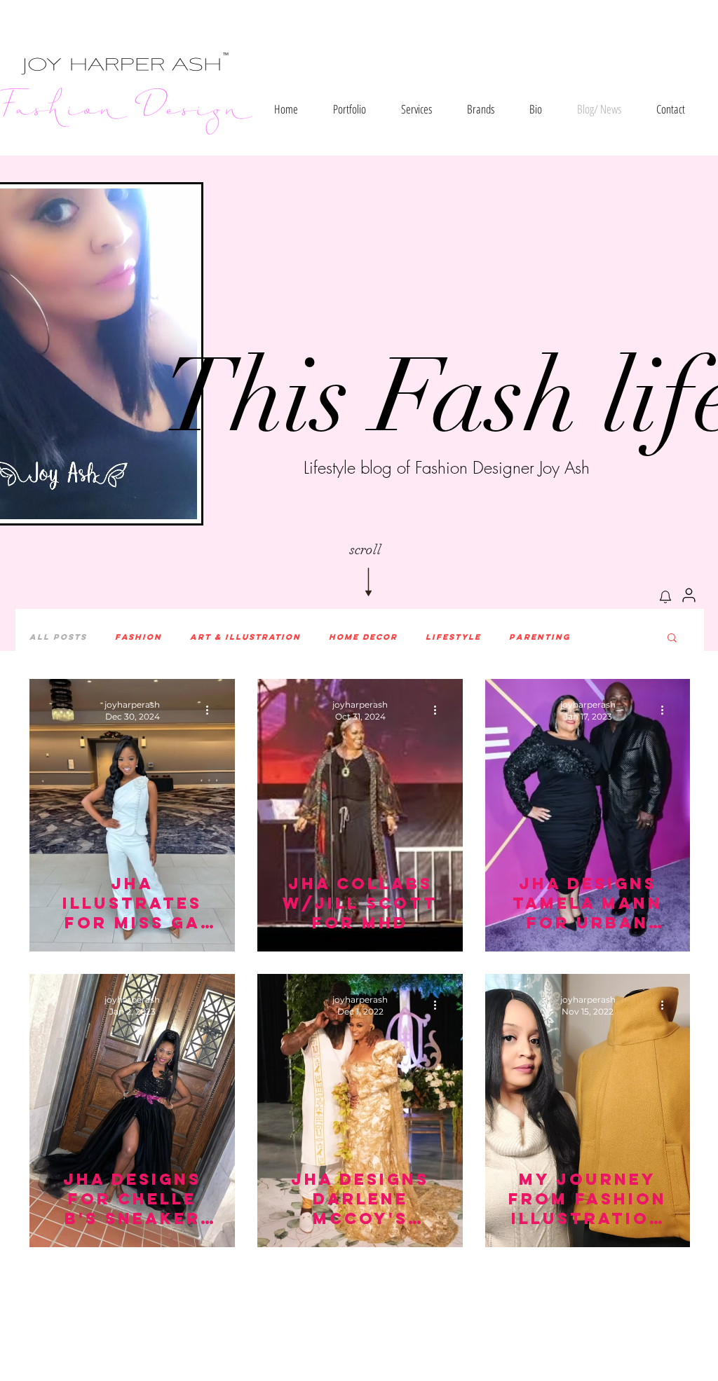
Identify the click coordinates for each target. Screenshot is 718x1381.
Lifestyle (453, 637)
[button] (350, 109)
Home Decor (363, 637)
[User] (689, 595)
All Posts (58, 637)
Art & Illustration (245, 637)
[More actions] (211, 709)
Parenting (540, 637)
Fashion (138, 637)
